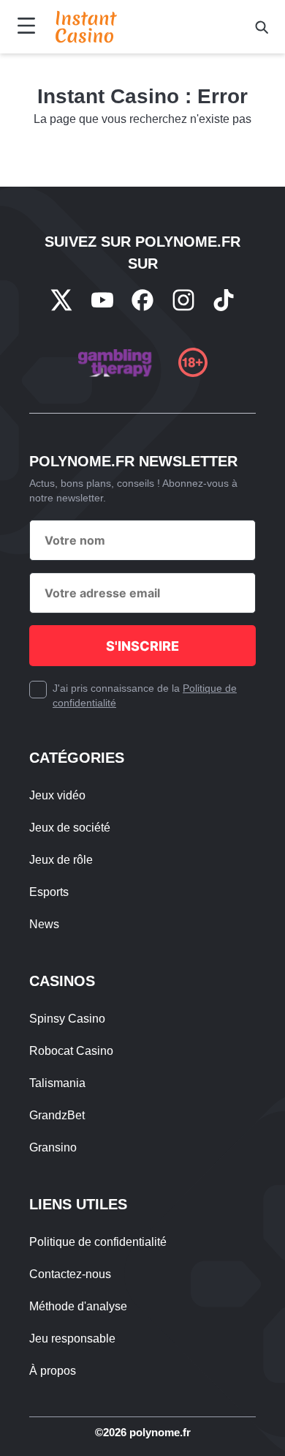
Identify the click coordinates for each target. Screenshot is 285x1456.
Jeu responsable (72, 1338)
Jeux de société (69, 827)
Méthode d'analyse (78, 1306)
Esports (49, 892)
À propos (52, 1370)
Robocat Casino (71, 1051)
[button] (261, 27)
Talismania (57, 1083)
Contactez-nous (70, 1274)
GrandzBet (57, 1115)
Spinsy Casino (67, 1018)
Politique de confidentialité (98, 1242)
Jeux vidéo (57, 795)
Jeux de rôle (61, 860)
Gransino (53, 1147)
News (44, 924)
